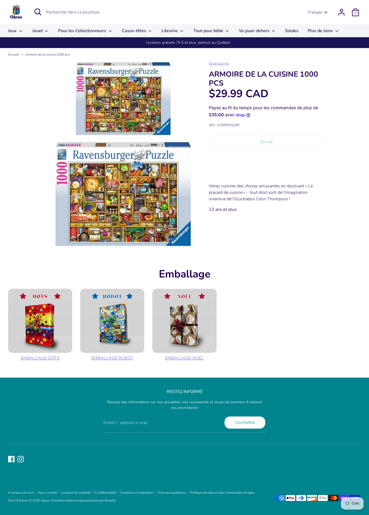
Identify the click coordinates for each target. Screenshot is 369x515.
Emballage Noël (184, 358)
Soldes (291, 31)
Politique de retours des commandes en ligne (222, 492)
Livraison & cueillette (76, 492)
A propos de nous (21, 492)
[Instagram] (20, 459)
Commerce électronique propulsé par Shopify (83, 500)
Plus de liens (321, 31)
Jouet (38, 31)
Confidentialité (105, 492)
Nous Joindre (47, 492)
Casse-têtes (134, 31)
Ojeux (45, 500)
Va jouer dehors (255, 31)
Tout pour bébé (208, 31)
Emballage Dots (40, 358)
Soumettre (245, 422)
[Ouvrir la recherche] (37, 11)
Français (315, 12)
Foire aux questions (171, 492)
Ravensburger (219, 63)
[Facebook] (11, 459)
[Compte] (341, 12)
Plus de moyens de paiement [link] (266, 171)
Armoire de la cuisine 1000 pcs (47, 54)
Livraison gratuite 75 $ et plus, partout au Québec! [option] (184, 42)
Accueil (13, 54)
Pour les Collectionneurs (82, 31)
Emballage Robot (112, 358)
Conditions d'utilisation (136, 492)
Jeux (13, 31)
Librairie (170, 31)
